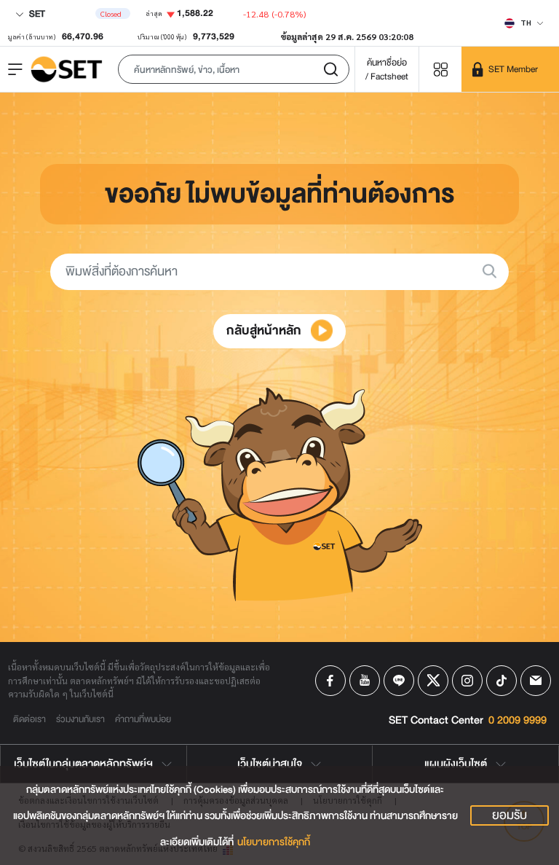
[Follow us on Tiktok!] (501, 681)
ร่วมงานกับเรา (80, 719)
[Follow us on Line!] (399, 681)
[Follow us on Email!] (536, 681)
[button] (233, 69)
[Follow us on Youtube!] (365, 681)
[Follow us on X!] (433, 681)
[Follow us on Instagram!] (467, 681)
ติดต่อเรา (29, 719)
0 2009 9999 (517, 720)
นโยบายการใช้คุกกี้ (273, 842)
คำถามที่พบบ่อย (143, 719)
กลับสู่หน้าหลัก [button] (265, 330)
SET (36, 13)
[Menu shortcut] (440, 68)
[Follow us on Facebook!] (330, 681)
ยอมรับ (509, 815)
